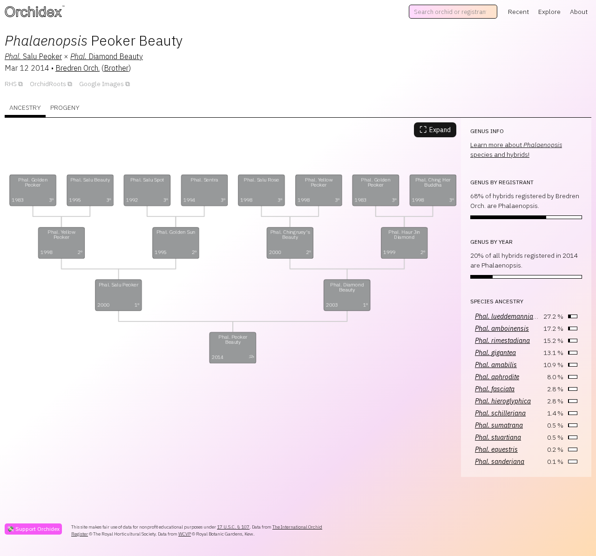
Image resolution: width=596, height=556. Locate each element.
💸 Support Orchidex (33, 528)
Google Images (101, 84)
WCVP (184, 534)
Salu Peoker (33, 56)
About (579, 11)
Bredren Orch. (77, 68)
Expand (435, 129)
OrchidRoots (48, 84)
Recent (518, 11)
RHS (11, 84)
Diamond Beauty (106, 56)
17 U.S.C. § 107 (233, 527)
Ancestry (25, 107)
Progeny (65, 107)
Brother (116, 68)
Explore (549, 11)
